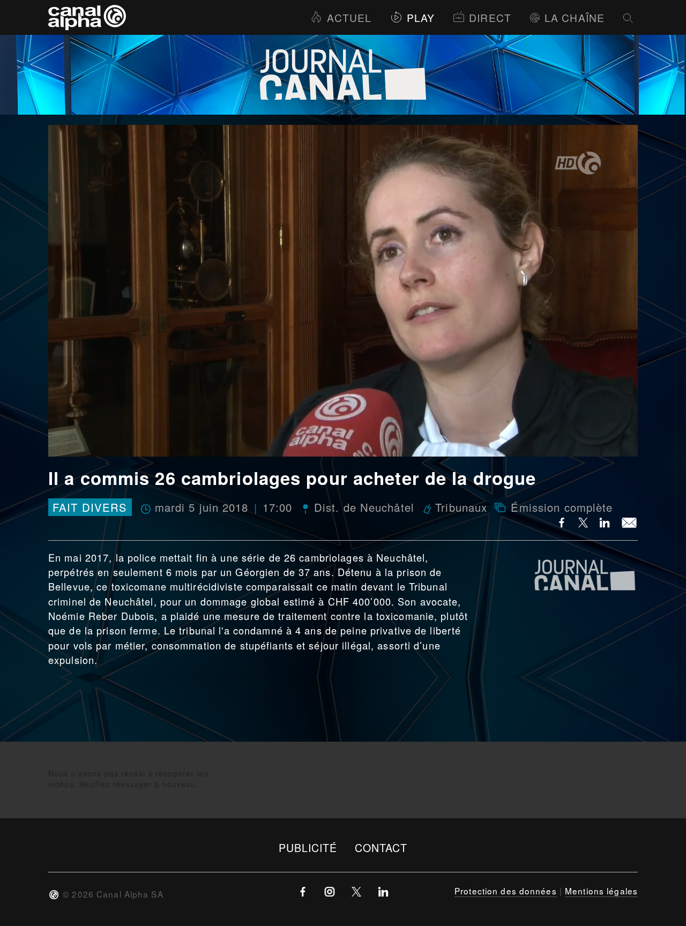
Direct (490, 17)
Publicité (308, 847)
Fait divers (90, 507)
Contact (381, 847)
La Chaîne (575, 17)
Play (421, 17)
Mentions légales (601, 891)
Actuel (349, 17)
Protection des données (505, 891)
